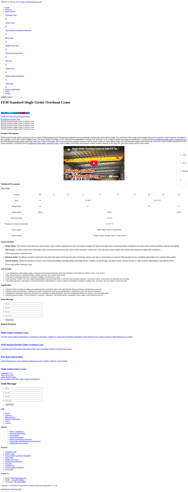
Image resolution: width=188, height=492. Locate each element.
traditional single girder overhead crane (44, 143)
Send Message (6, 119)
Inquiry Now (15, 119)
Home (7, 7)
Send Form (9, 320)
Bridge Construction (17, 431)
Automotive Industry (17, 437)
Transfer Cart (9, 465)
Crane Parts (9, 469)
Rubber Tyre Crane (11, 459)
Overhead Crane (11, 452)
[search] (22, 97)
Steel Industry (14, 435)
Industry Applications (12, 89)
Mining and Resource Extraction (21, 439)
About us (8, 9)
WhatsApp (14, 489)
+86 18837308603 (17, 480)
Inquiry (7, 489)
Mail (20, 489)
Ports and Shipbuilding (17, 433)
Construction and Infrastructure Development (25, 441)
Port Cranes (9, 458)
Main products (10, 11)
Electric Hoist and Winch (13, 461)
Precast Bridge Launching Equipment (18, 456)
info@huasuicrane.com (18, 478)
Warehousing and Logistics (19, 443)
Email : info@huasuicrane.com (31, 2)
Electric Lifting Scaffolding (14, 467)
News (7, 91)
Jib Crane (8, 463)
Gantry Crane (10, 454)
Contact (8, 93)
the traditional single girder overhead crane (169, 139)
